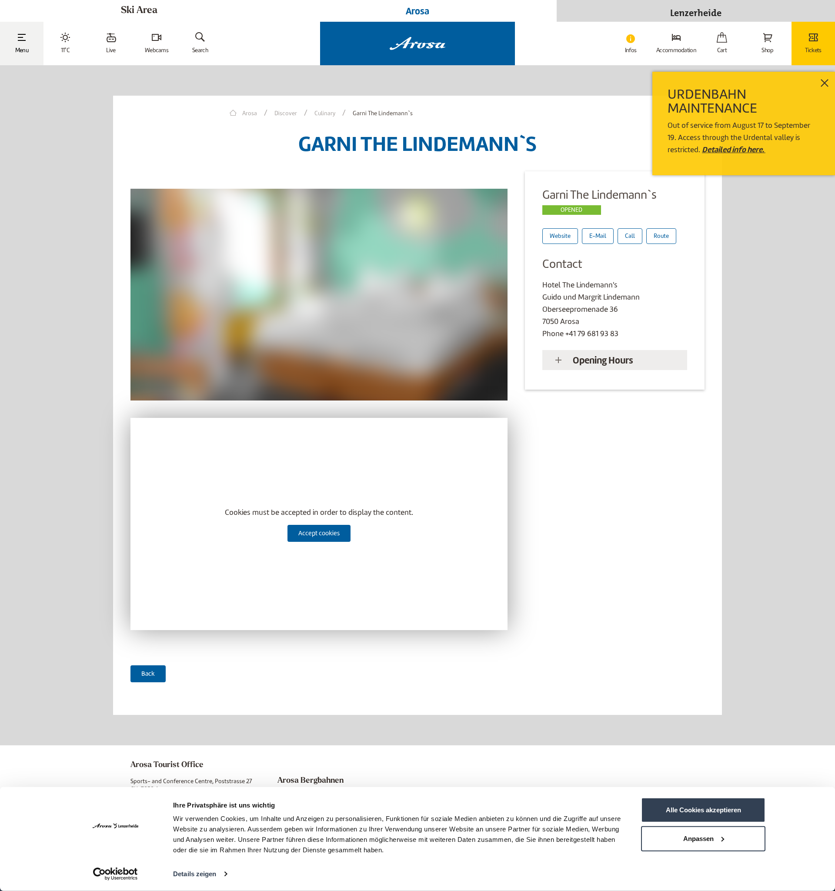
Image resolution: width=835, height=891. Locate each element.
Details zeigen (194, 874)
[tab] (614, 360)
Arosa (417, 11)
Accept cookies (319, 533)
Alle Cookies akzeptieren (703, 810)
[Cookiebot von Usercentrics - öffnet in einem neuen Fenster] (115, 874)
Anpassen (698, 838)
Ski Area (139, 11)
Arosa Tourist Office (167, 765)
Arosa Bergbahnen (310, 781)
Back (148, 673)
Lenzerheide (695, 10)
